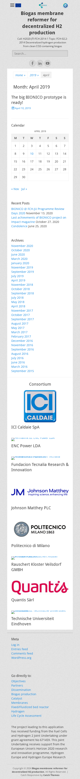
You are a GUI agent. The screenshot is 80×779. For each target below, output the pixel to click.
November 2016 (22, 345)
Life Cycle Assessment (26, 716)
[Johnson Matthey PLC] (40, 492)
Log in (15, 645)
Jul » (24, 189)
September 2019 (22, 272)
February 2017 (21, 336)
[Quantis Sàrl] (40, 587)
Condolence (19, 226)
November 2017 (22, 310)
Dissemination (21, 690)
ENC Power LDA (25, 445)
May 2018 (17, 302)
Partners (17, 685)
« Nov (15, 189)
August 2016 (19, 354)
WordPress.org (21, 658)
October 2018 (20, 289)
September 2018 (22, 293)
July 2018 (17, 298)
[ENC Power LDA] (40, 439)
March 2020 (19, 259)
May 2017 (17, 328)
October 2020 (20, 250)
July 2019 (17, 276)
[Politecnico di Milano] (40, 530)
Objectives (18, 681)
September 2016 (22, 349)
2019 (34, 75)
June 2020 (18, 254)
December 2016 (22, 341)
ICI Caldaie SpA (25, 427)
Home (20, 75)
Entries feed (19, 649)
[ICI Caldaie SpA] (40, 406)
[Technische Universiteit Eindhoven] (40, 612)
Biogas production (23, 694)
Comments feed (22, 653)
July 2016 (17, 358)
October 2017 (20, 315)
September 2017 (22, 319)
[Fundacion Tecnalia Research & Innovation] (40, 458)
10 (31, 154)
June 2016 (18, 362)
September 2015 (22, 371)
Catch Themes (51, 775)
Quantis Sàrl (22, 599)
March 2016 (19, 367)
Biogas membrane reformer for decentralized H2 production (39, 770)
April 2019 (18, 280)
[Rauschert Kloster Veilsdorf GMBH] (40, 558)
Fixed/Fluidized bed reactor (30, 707)
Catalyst (16, 698)
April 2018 (18, 306)
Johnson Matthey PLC (31, 507)
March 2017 (19, 332)
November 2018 (22, 285)
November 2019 (22, 267)
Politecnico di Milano (30, 545)
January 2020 (20, 263)
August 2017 (19, 323)
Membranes (19, 703)
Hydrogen (18, 711)
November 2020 (22, 246)
